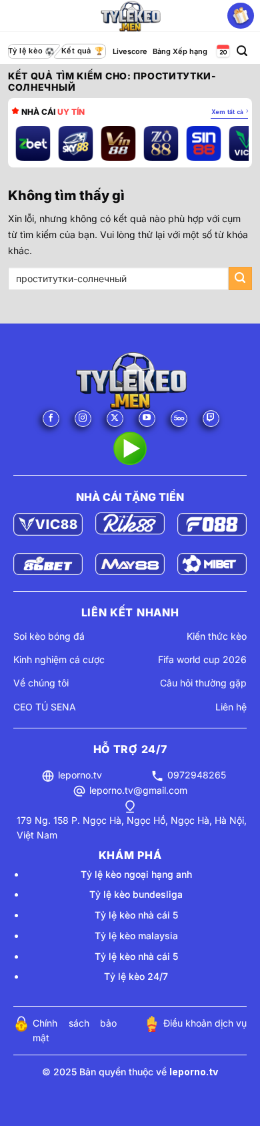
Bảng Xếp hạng (180, 51)
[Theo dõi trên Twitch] (211, 418)
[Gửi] (240, 278)
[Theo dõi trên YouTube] (147, 418)
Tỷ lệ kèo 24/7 (136, 976)
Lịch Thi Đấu (222, 51)
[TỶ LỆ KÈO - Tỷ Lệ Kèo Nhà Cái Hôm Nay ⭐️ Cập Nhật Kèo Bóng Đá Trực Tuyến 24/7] (130, 16)
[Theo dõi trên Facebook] (51, 418)
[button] (242, 51)
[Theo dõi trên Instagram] (83, 418)
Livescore (130, 51)
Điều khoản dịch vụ (205, 1023)
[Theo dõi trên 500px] (179, 418)
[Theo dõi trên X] (115, 418)
